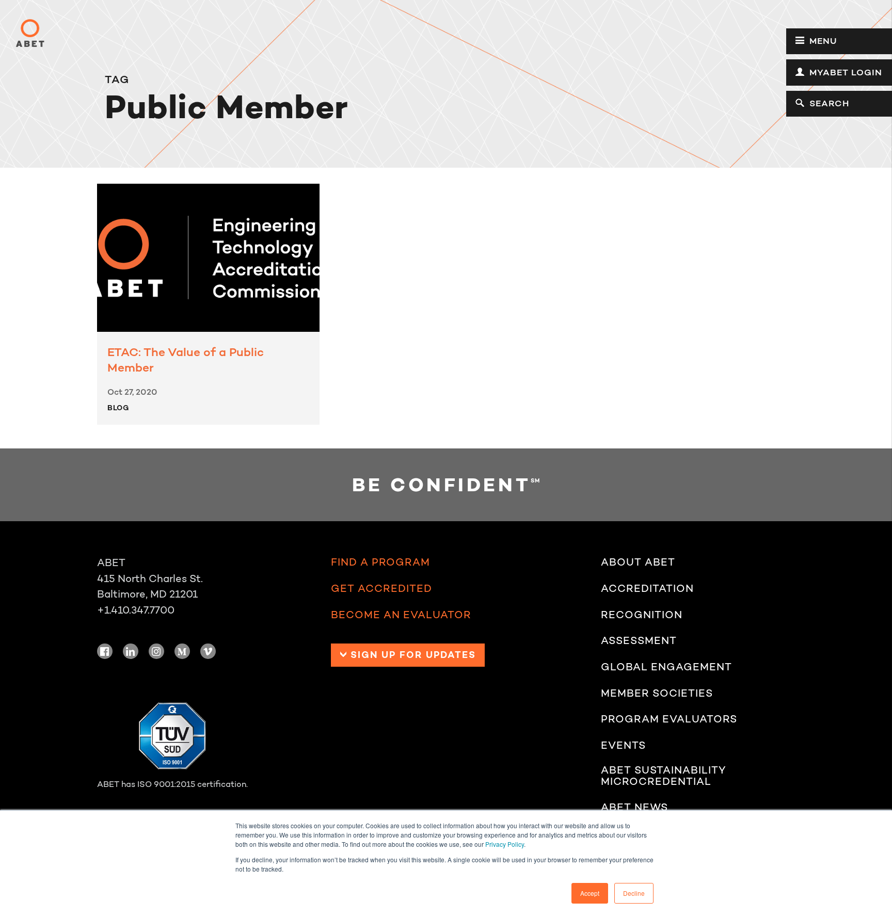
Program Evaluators (669, 719)
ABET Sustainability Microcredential (663, 775)
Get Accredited (381, 588)
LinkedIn (130, 651)
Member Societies (657, 693)
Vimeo (208, 651)
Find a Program (380, 562)
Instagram (156, 651)
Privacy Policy (504, 844)
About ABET (638, 562)
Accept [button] (589, 893)
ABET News (634, 807)
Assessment (639, 640)
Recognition (641, 614)
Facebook (105, 651)
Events (623, 745)
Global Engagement (666, 666)
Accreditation (647, 588)
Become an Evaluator (401, 614)
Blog (118, 407)
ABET (29, 33)
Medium (182, 651)
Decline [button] (634, 893)
